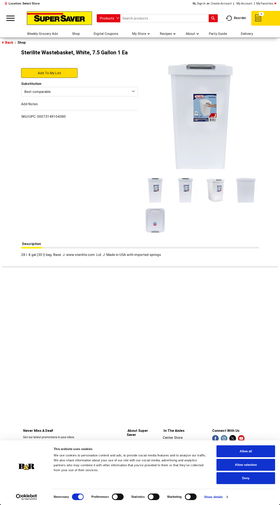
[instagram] (224, 440)
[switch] (118, 497)
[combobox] (108, 18)
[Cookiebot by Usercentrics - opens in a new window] (26, 497)
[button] (155, 190)
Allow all (246, 451)
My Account (244, 3)
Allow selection (246, 464)
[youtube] (241, 440)
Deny (245, 478)
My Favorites (264, 3)
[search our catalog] (213, 18)
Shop (21, 42)
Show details (213, 497)
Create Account (221, 3)
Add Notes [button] (29, 104)
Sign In (201, 3)
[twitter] (232, 440)
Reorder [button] (240, 18)
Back (8, 42)
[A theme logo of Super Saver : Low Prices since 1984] (59, 18)
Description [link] (31, 244)
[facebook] (215, 440)
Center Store (173, 437)
